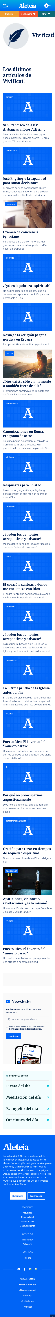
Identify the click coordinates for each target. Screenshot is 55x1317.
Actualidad (27, 1212)
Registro (9, 13)
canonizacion (12, 403)
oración (9, 97)
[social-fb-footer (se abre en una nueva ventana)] (24, 1269)
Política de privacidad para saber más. (25, 1029)
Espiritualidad (27, 1217)
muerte (9, 713)
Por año (27, 1257)
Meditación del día (23, 1097)
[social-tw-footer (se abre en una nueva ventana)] (30, 1269)
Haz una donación (27, 1284)
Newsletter (27, 1239)
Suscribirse (17, 1195)
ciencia (9, 353)
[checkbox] (7, 1027)
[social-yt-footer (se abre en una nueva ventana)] (18, 1269)
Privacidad (27, 1306)
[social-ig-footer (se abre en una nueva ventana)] (36, 1269)
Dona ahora (26, 13)
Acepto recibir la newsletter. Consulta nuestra (27, 1027)
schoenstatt (12, 150)
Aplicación (27, 1244)
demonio (10, 506)
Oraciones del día (22, 1120)
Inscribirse (13, 1036)
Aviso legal (28, 1295)
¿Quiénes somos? (27, 1290)
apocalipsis (11, 660)
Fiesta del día (18, 1086)
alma (8, 556)
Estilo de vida (27, 1221)
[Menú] (9, 5)
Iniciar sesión (36, 1195)
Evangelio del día (22, 1108)
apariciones (11, 871)
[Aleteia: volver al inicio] (27, 5)
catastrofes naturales (16, 820)
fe (7, 767)
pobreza (10, 257)
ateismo (10, 457)
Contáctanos (27, 1301)
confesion (11, 204)
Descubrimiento (27, 1226)
